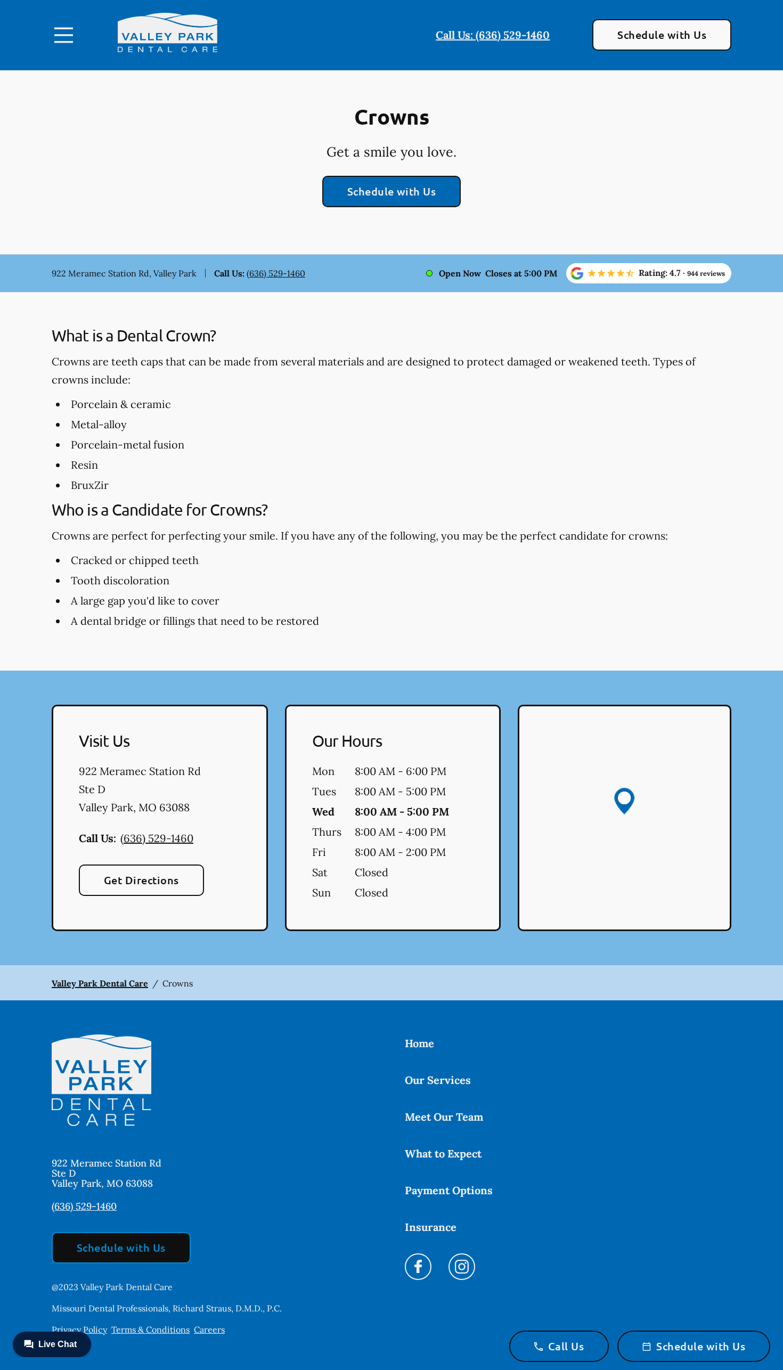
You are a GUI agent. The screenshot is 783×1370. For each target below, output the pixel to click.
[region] (624, 817)
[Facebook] (418, 1269)
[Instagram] (461, 1269)
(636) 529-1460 (276, 273)
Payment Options (449, 1190)
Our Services (438, 1080)
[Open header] (63, 35)
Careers (209, 1329)
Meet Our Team (444, 1116)
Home (419, 1043)
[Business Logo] (167, 35)
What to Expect (443, 1153)
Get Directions (141, 880)
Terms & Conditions (150, 1329)
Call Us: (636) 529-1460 (493, 35)
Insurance (430, 1227)
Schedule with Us (661, 35)
